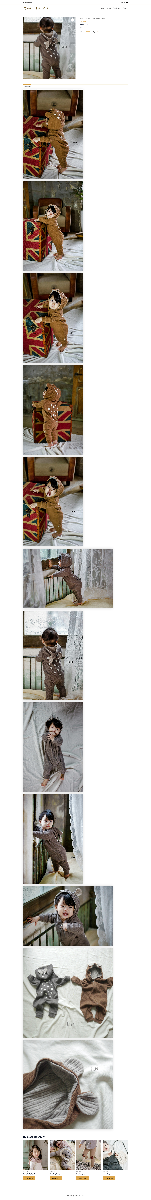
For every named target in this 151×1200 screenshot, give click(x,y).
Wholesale (116, 8)
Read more (29, 1178)
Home (102, 8)
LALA (97, 32)
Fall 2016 (94, 18)
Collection (88, 18)
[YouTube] (127, 2)
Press (125, 8)
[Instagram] (124, 2)
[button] (72, 20)
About (109, 8)
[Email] (122, 2)
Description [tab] (27, 86)
